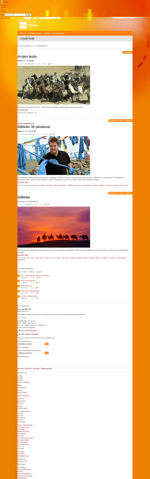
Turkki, (37, 258)
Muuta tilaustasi (23, 347)
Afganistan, (65, 258)
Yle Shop (20, 452)
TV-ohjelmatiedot (23, 411)
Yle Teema (21, 418)
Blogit (19, 385)
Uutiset (3, 5)
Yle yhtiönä (21, 467)
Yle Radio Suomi (23, 427)
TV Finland (21, 422)
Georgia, (116, 185)
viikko (25, 272)
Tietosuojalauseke (24, 469)
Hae (2, 15)
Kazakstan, (109, 185)
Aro (36, 113)
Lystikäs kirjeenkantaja (29, 296)
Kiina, (32, 258)
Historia (121, 120)
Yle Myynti (21, 454)
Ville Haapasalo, (32, 185)
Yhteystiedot (22, 478)
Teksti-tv (20, 380)
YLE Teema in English (30, 334)
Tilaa (46, 344)
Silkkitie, (70, 185)
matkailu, (102, 185)
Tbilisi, (56, 185)
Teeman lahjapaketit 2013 (25, 123)
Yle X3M (20, 449)
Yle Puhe (20, 436)
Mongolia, (95, 185)
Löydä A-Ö (21, 459)
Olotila (19, 406)
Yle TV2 (28, 368)
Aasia (126, 185)
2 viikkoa (31, 272)
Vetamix (20, 403)
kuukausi (39, 272)
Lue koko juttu (22, 110)
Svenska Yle (5, 18)
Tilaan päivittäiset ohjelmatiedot (29, 350)
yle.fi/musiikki (22, 408)
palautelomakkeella (77, 314)
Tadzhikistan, (63, 185)
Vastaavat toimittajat (24, 476)
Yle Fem (36, 368)
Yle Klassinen (22, 442)
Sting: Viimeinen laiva (28, 280)
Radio (3, 11)
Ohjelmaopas (46, 368)
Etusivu (23, 33)
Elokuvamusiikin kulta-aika (30, 291)
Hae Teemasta (58, 33)
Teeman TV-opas (35, 33)
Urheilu (20, 378)
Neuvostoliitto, (86, 185)
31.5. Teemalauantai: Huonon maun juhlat (35, 275)
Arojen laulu (27, 56)
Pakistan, (92, 258)
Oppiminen (21, 401)
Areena (3, 7)
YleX (19, 446)
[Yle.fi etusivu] (5, 2)
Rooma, (59, 258)
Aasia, (42, 258)
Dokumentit (127, 52)
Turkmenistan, (121, 258)
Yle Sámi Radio (23, 440)
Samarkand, (78, 185)
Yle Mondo (21, 434)
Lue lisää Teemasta (29, 330)
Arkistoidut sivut (23, 456)
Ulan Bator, (49, 185)
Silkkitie (23, 197)
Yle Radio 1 (21, 429)
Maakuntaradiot (23, 431)
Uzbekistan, (30, 113)
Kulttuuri (128, 120)
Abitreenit (20, 399)
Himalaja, (73, 258)
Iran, (54, 258)
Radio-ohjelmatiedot (24, 425)
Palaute (47, 33)
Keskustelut (21, 387)
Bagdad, (79, 258)
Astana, (121, 185)
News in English (23, 382)
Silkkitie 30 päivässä (33, 127)
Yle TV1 (20, 368)
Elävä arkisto (22, 393)
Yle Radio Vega (23, 444)
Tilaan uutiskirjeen (24, 341)
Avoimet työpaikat (24, 474)
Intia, (28, 258)
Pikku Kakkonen (23, 396)
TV (2, 9)
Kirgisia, (98, 258)
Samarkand (21, 260)
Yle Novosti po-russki (25, 438)
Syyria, (46, 258)
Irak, (50, 258)
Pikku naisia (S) (26, 286)
